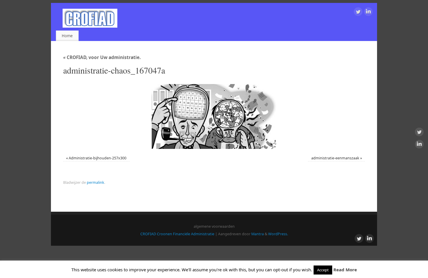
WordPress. (278, 233)
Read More (345, 269)
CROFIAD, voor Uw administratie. (102, 57)
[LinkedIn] (368, 12)
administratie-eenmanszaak (335, 158)
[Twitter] (358, 12)
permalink (95, 182)
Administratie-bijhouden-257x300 (97, 158)
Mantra (257, 233)
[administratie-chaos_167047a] (214, 116)
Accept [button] (323, 269)
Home (67, 35)
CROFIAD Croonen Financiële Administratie (177, 233)
